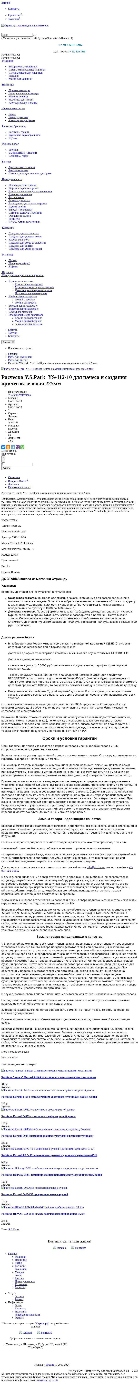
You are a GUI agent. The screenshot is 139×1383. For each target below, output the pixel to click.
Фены (12, 114)
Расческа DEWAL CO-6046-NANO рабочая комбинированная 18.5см (43, 1213)
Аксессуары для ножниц (22, 102)
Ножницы (7, 84)
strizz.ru (50, 1364)
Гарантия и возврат (19, 487)
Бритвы (6, 161)
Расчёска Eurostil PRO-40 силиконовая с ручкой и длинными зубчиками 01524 (49, 1155)
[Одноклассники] (8, 447)
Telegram (61, 1247)
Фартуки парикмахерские (23, 188)
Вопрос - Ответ (18, 481)
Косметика (7, 227)
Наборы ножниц (18, 96)
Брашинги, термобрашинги (24, 135)
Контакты (13, 8)
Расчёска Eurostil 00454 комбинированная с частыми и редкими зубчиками (47, 1135)
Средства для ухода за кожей (25, 248)
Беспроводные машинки (22, 66)
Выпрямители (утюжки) (22, 152)
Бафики (13, 266)
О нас (18, 1305)
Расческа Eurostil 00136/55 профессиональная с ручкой (34, 1194)
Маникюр (7, 254)
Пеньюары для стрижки (22, 185)
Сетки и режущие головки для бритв (30, 173)
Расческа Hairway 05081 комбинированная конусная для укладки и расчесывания (51, 1174)
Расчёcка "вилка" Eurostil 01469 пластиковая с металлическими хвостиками (48, 1077)
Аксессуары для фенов (21, 120)
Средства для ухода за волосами (27, 242)
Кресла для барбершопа (28, 317)
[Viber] (18, 447)
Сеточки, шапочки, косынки (25, 212)
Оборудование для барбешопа (25, 314)
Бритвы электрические (21, 167)
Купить (6, 468)
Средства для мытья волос (23, 233)
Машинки (7, 60)
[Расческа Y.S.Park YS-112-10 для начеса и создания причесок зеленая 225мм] (47, 368)
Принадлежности (11, 179)
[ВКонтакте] (3, 447)
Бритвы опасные (18, 170)
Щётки (12, 138)
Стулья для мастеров (20, 311)
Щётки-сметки (17, 206)
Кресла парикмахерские (29, 284)
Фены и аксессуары (13, 108)
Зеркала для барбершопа (29, 324)
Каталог (11, 57)
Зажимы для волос (19, 200)
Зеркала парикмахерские (22, 305)
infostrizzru (96, 867)
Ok (56, 1380)
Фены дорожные (18, 117)
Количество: (8, 453)
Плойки (13, 149)
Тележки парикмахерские (23, 308)
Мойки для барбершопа (28, 321)
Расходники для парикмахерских (27, 203)
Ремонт (19, 1299)
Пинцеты (14, 218)
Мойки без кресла (25, 302)
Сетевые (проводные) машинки (26, 69)
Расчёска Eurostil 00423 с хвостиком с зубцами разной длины (38, 1116)
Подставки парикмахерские (31, 293)
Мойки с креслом (25, 299)
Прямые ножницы (19, 90)
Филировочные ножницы (23, 93)
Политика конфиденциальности (27, 1313)
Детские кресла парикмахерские (33, 290)
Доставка (13, 484)
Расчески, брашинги (13, 126)
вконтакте (80, 1247)
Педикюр (7, 272)
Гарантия (20, 1308)
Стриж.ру (42, 1323)
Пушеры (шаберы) (19, 263)
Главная (12, 353)
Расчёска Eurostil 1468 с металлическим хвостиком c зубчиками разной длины (49, 1096)
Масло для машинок (20, 78)
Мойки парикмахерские (22, 296)
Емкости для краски (20, 194)
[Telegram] (13, 447)
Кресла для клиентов (20, 281)
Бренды (12, 329)
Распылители (16, 197)
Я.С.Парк (13, 1229)
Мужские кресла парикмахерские (34, 287)
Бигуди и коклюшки (20, 209)
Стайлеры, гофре (18, 155)
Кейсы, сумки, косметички (24, 221)
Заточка (5, 2)
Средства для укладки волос (25, 236)
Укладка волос (10, 143)
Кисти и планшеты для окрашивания (30, 191)
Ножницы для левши (20, 99)
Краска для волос (18, 239)
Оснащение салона (19, 215)
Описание (14, 477)
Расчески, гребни (18, 131)
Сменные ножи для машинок (25, 72)
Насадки (13, 75)
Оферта (19, 1317)
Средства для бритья (20, 245)
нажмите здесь (45, 1380)
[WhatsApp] (22, 447)
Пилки (12, 260)
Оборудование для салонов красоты (22, 275)
